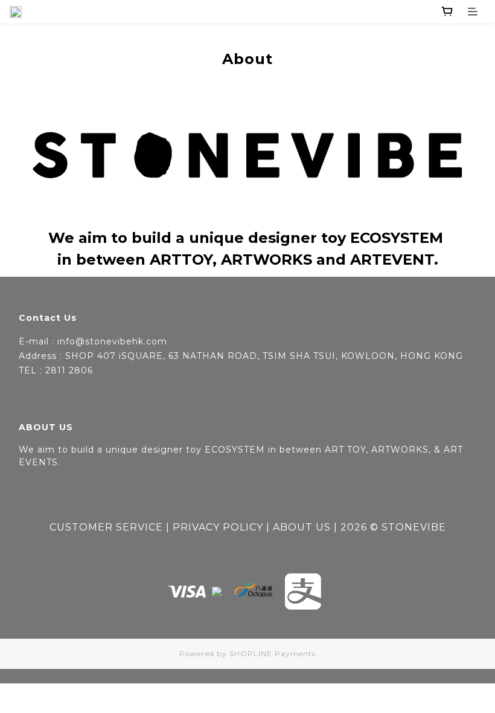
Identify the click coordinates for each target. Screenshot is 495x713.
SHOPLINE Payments (272, 653)
